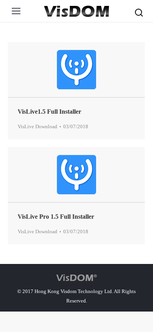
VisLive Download (37, 126)
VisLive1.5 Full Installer (49, 111)
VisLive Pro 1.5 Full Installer (56, 216)
